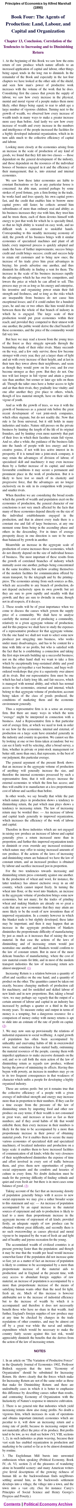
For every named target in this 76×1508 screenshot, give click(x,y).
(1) (29, 968)
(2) (4, 1026)
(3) (26, 1185)
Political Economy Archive (48, 1504)
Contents (12, 1504)
